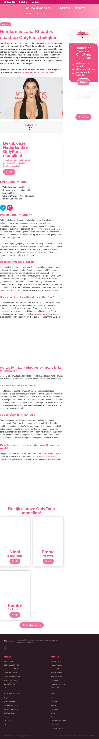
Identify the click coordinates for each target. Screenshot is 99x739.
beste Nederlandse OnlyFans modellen (37, 72)
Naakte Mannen (57, 672)
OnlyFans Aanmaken (11, 705)
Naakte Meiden (56, 661)
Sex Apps (7, 720)
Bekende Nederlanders (12, 676)
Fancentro (54, 702)
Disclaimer (54, 724)
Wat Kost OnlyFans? (11, 709)
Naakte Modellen (10, 684)
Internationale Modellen (12, 669)
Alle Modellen (8, 661)
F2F (5, 724)
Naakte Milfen (56, 669)
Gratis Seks (55, 688)
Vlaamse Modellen (10, 672)
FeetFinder (55, 709)
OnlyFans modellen (38, 8)
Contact (42, 13)
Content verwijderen (58, 720)
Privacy (85, 736)
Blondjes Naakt (56, 676)
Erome (53, 705)
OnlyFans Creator (10, 713)
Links (53, 713)
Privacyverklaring (57, 728)
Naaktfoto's (55, 680)
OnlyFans (7, 698)
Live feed (64, 8)
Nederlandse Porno (58, 684)
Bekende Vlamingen (11, 680)
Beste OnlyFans (9, 702)
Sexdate (80, 8)
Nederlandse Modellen (12, 665)
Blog (29, 13)
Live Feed (7, 688)
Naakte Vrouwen (57, 665)
